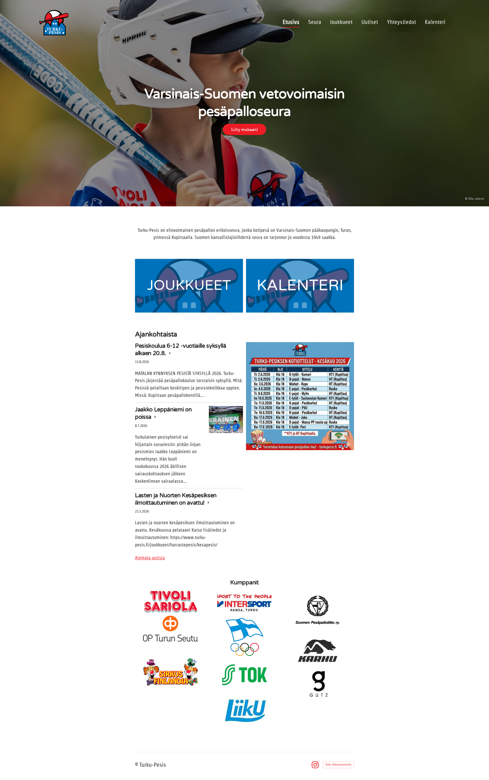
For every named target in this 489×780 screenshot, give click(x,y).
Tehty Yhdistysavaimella (338, 764)
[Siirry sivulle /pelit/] (300, 286)
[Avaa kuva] (300, 396)
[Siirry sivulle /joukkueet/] (189, 286)
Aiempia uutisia (150, 557)
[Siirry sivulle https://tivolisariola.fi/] (170, 601)
